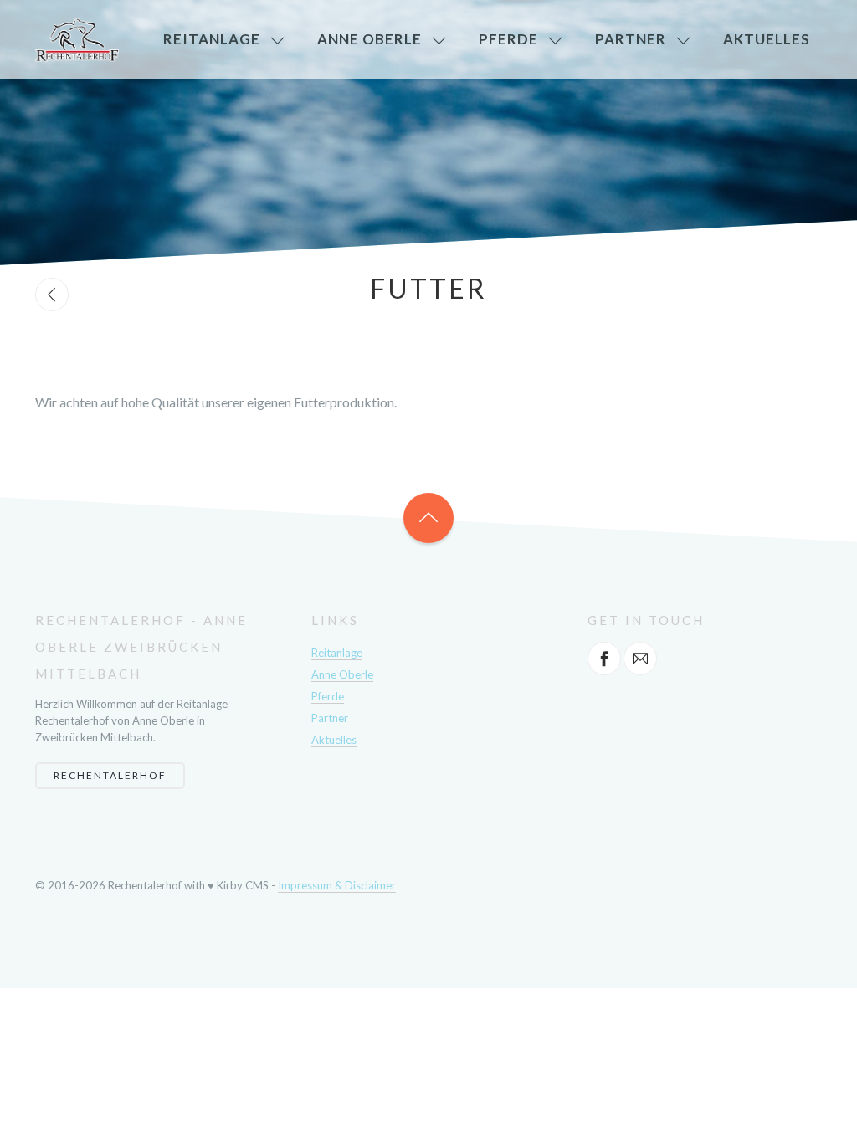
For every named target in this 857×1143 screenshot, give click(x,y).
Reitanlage (211, 39)
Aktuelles (766, 39)
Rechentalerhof (110, 775)
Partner (630, 39)
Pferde (508, 39)
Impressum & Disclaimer (337, 885)
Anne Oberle (369, 39)
